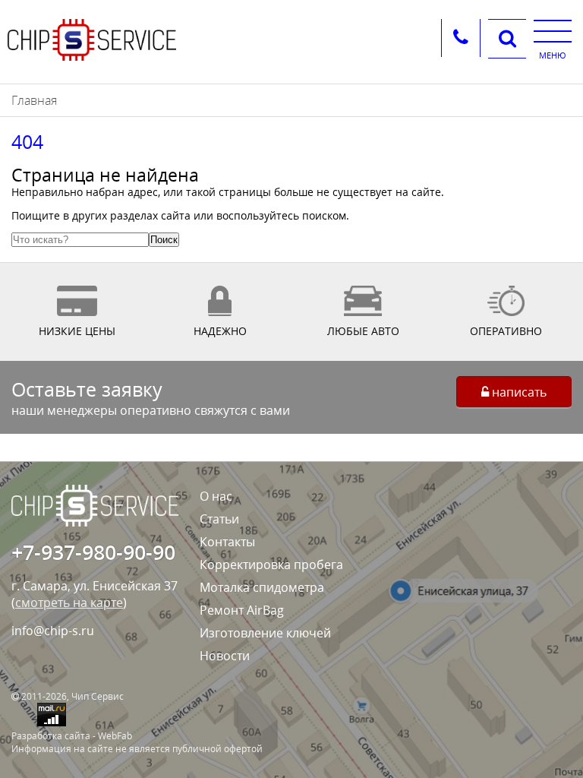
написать (518, 392)
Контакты (227, 541)
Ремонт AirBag (242, 610)
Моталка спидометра (262, 587)
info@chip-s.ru (52, 630)
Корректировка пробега (271, 564)
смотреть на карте (69, 602)
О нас (216, 496)
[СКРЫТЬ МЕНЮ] (553, 30)
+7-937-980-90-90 (93, 552)
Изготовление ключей (265, 633)
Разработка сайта (50, 735)
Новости (225, 655)
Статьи (219, 519)
